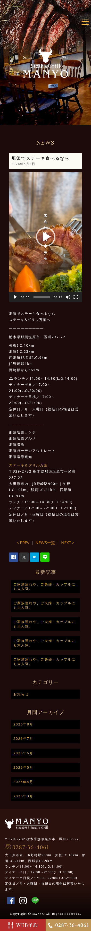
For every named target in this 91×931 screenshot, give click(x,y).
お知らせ (21, 694)
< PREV (23, 542)
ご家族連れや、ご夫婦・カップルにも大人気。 (44, 586)
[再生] (15, 297)
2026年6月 (23, 753)
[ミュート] (68, 297)
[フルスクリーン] (75, 297)
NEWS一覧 (45, 542)
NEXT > (67, 542)
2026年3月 (23, 796)
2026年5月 (23, 767)
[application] (45, 237)
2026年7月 (23, 738)
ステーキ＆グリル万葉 (28, 465)
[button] (45, 237)
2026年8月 (23, 724)
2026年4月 (23, 781)
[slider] (41, 297)
